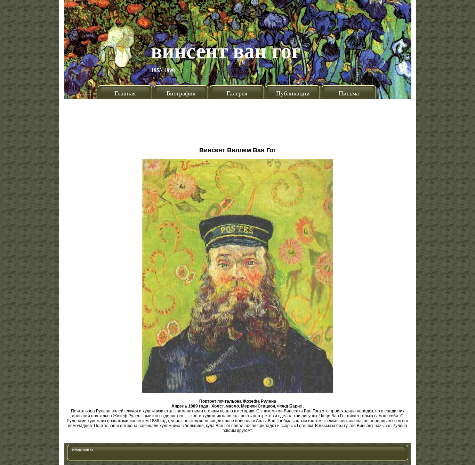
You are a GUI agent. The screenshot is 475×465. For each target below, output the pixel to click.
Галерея (236, 93)
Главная (125, 93)
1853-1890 (163, 70)
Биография (181, 93)
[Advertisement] (237, 120)
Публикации (293, 93)
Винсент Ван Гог (226, 50)
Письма (349, 93)
